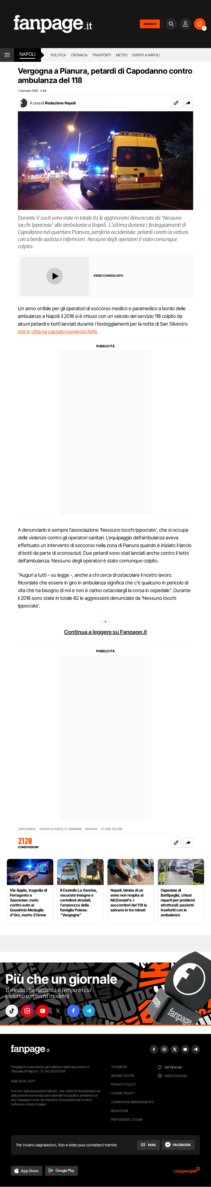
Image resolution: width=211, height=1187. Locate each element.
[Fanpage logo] (46, 24)
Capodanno (27, 829)
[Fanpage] (30, 1049)
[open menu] (7, 55)
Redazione (120, 1111)
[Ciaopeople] (187, 1172)
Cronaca (79, 55)
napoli (27, 54)
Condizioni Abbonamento (132, 1102)
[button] (188, 103)
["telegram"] (88, 1011)
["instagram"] (27, 1011)
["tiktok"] (11, 1011)
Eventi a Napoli (146, 55)
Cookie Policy (123, 1093)
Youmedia (119, 1067)
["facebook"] (73, 1011)
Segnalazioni (122, 1076)
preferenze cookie (127, 1119)
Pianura (91, 829)
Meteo (121, 55)
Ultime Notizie (112, 829)
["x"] (58, 1011)
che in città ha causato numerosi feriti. (58, 331)
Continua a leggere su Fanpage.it (105, 632)
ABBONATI (149, 24)
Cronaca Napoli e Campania (60, 829)
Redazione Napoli (60, 103)
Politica (58, 55)
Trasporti (101, 55)
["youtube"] (42, 1011)
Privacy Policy (123, 1084)
